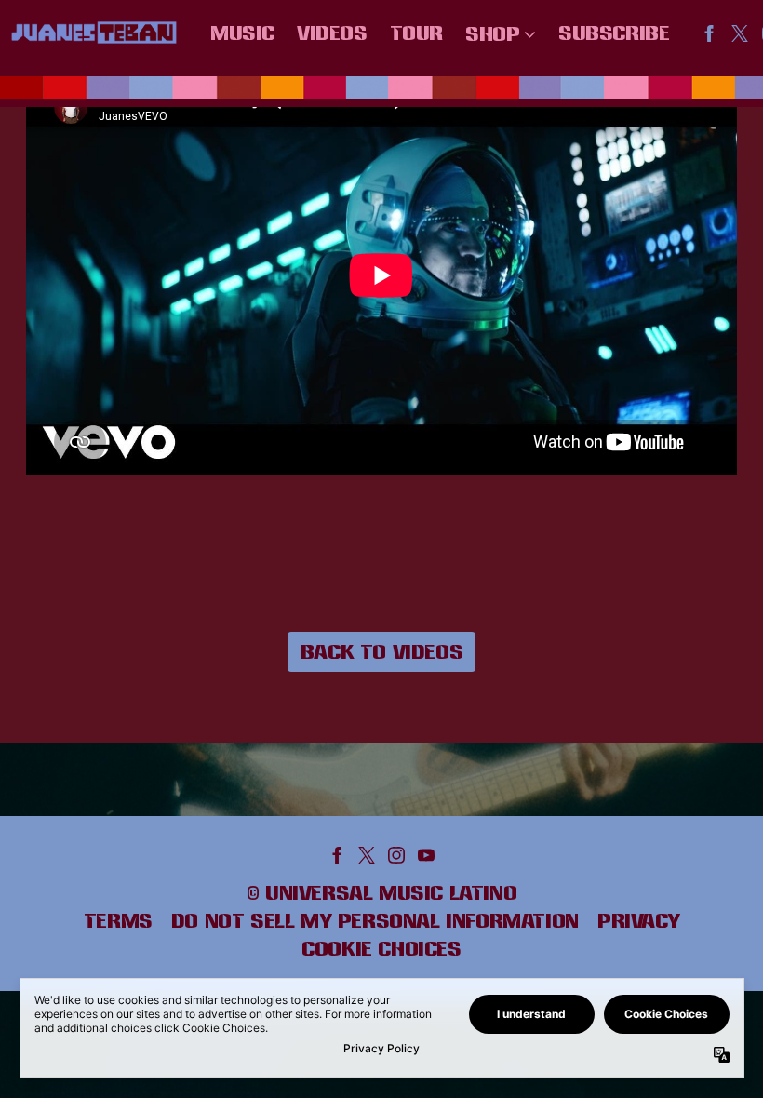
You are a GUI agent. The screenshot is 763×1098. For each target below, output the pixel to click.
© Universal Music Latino (381, 892)
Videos (332, 32)
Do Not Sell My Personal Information (375, 920)
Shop (492, 33)
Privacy (638, 920)
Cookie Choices (381, 948)
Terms (118, 920)
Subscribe (613, 32)
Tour (416, 32)
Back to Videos (381, 651)
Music (242, 32)
